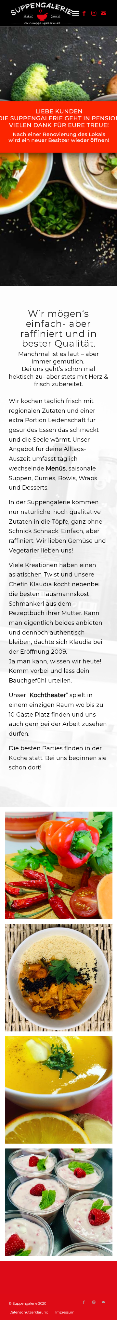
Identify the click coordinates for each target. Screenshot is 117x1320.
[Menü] (75, 13)
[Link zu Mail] (103, 13)
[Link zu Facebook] (84, 13)
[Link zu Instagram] (93, 13)
